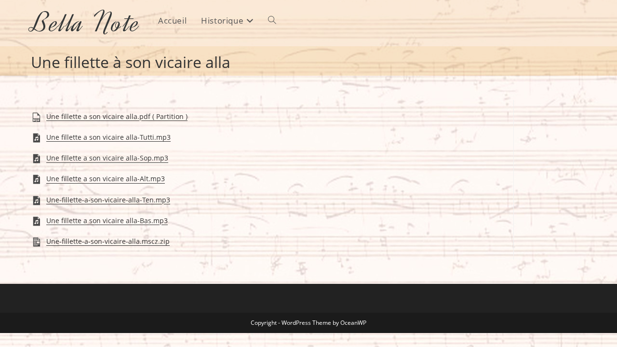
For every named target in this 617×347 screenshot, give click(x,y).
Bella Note (86, 22)
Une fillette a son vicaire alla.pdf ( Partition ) (117, 116)
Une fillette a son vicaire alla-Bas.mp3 (107, 220)
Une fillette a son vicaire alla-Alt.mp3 (105, 179)
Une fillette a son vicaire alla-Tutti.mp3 (108, 137)
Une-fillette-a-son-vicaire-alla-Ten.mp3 (108, 199)
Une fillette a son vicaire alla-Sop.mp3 (107, 158)
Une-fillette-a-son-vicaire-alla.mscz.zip (108, 241)
